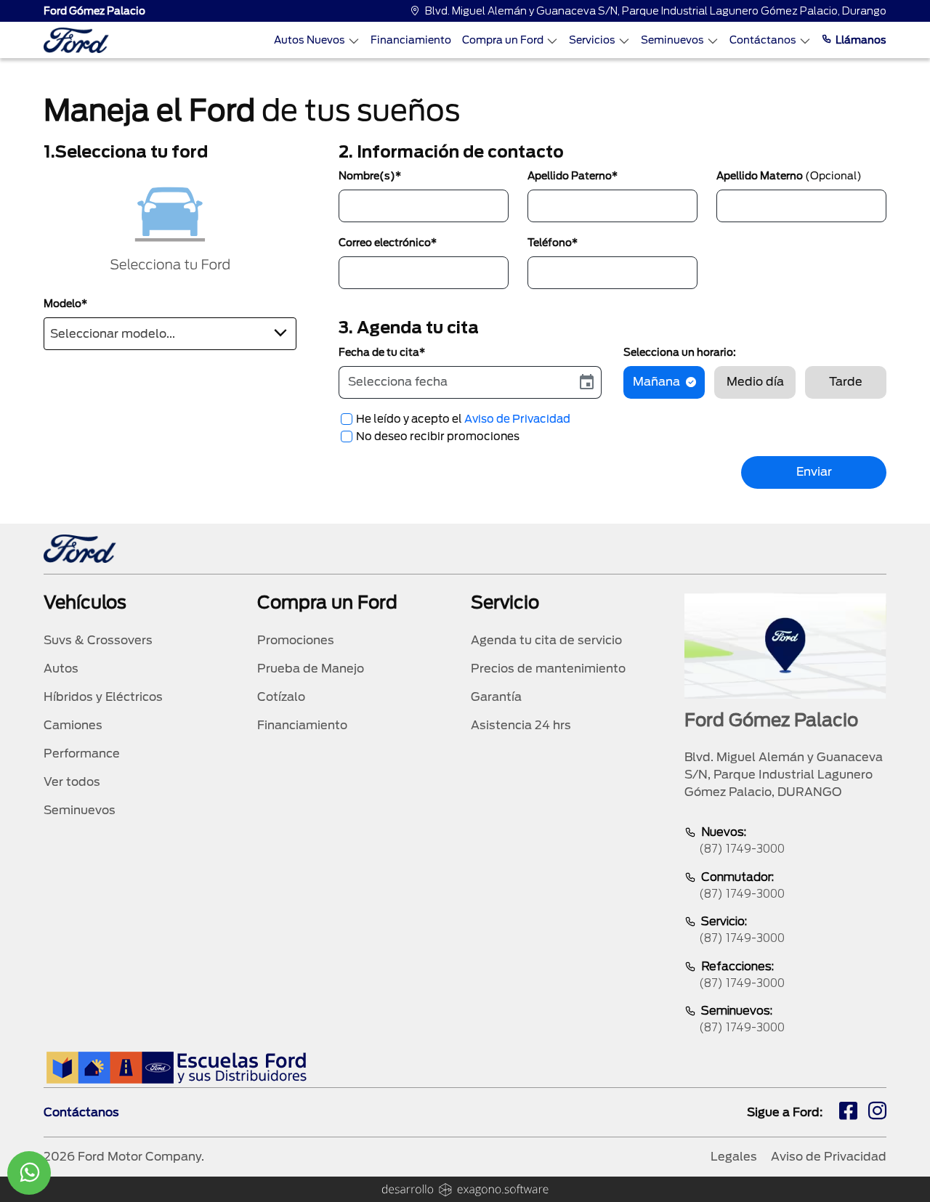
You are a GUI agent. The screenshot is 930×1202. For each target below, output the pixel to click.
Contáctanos (762, 40)
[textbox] (170, 331)
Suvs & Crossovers (98, 640)
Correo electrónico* (388, 242)
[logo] (76, 40)
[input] (456, 382)
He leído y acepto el (463, 419)
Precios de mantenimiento (548, 668)
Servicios (592, 40)
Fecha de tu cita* (382, 352)
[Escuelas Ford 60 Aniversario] (176, 1067)
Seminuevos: (742, 1019)
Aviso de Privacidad (517, 419)
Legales (734, 1157)
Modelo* (65, 303)
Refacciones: (742, 974)
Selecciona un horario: (679, 352)
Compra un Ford (502, 40)
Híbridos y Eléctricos (103, 697)
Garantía (496, 697)
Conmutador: (742, 885)
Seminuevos (672, 40)
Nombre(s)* (370, 176)
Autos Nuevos (309, 40)
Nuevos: (742, 840)
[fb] (848, 1112)
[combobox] (170, 333)
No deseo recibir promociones (437, 436)
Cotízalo (281, 697)
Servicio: (742, 929)
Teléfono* (552, 242)
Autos (61, 668)
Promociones (295, 640)
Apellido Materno (789, 176)
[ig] (877, 1112)
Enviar (814, 472)
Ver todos (72, 782)
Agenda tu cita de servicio (546, 640)
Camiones (73, 725)
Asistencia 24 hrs (521, 725)
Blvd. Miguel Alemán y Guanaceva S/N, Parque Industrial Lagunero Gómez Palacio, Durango (655, 11)
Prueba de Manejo (310, 668)
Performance (82, 753)
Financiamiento (411, 40)
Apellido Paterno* (572, 176)
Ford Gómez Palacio (94, 11)
